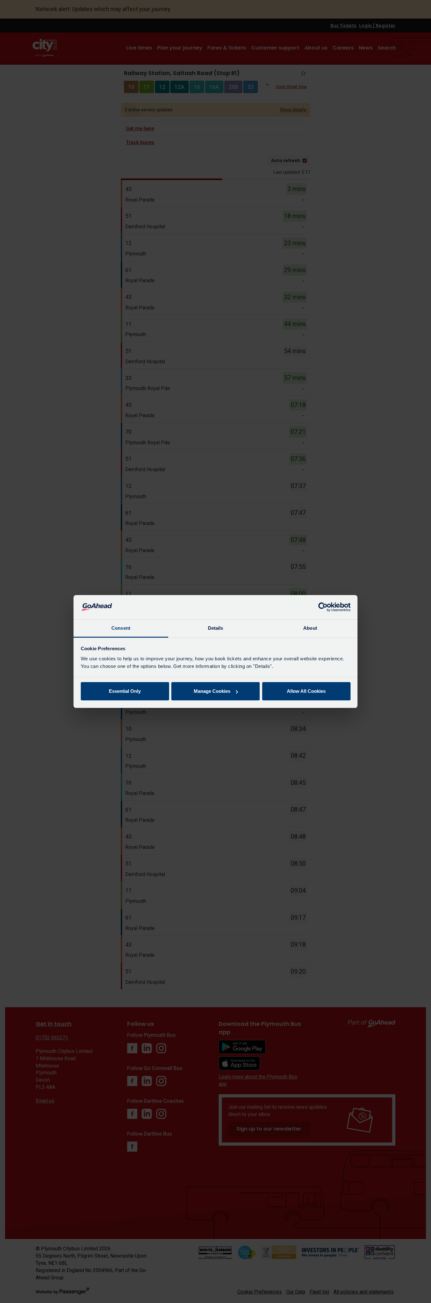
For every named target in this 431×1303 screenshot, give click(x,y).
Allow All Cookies (306, 691)
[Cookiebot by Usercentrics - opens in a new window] (323, 607)
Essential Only (125, 691)
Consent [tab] (120, 628)
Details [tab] (215, 628)
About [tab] (310, 628)
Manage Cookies (212, 691)
